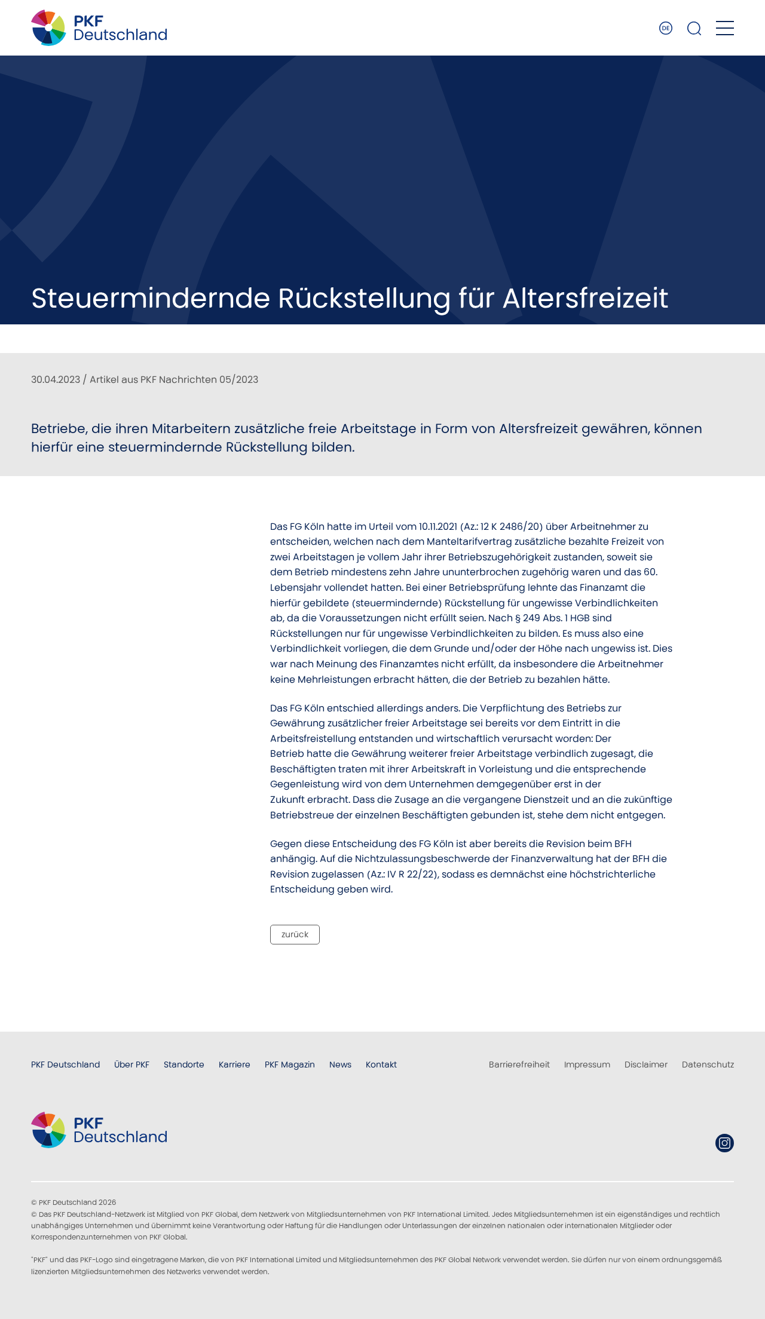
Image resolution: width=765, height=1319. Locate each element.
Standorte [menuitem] (184, 1064)
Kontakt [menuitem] (381, 1064)
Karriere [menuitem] (234, 1064)
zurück (294, 934)
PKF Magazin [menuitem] (290, 1064)
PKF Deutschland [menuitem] (65, 1064)
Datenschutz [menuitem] (708, 1064)
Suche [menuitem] (694, 28)
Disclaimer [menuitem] (646, 1064)
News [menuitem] (340, 1064)
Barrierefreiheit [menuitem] (519, 1064)
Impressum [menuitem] (587, 1064)
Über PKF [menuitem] (131, 1064)
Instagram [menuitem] (724, 1143)
